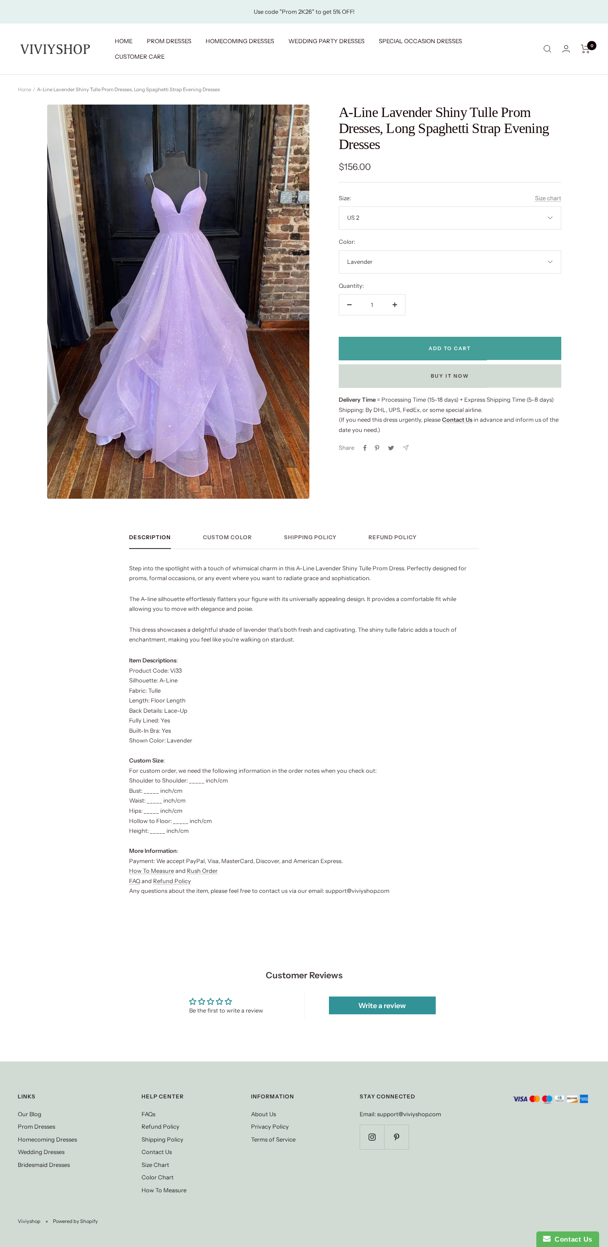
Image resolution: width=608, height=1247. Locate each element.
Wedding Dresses (41, 1151)
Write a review (382, 1005)
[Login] (566, 48)
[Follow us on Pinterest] (396, 1137)
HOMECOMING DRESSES (240, 40)
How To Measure (151, 870)
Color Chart (158, 1177)
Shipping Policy (310, 537)
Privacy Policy (270, 1126)
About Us (263, 1114)
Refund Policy (393, 537)
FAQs (148, 1114)
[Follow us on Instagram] (372, 1137)
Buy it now (450, 376)
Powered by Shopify (75, 1221)
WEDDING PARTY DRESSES (326, 40)
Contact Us (157, 1151)
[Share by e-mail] (406, 448)
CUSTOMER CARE (140, 56)
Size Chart (155, 1164)
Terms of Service (273, 1139)
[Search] (547, 49)
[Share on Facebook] (365, 448)
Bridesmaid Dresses (44, 1164)
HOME (124, 40)
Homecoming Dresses (47, 1139)
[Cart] (585, 48)
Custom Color (227, 537)
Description (150, 537)
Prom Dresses (36, 1126)
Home (24, 89)
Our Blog (29, 1114)
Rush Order (202, 870)
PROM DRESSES (169, 40)
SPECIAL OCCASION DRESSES (420, 40)
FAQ (134, 880)
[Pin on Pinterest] (377, 448)
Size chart (548, 198)
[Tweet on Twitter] (391, 448)
